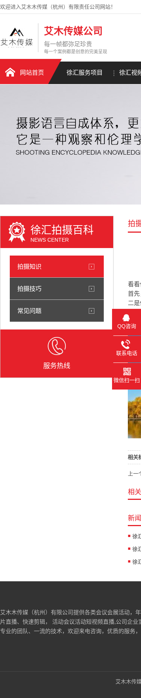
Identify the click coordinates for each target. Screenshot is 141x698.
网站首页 (32, 72)
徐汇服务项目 (85, 72)
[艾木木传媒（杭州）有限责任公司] (17, 46)
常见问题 (29, 310)
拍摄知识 (29, 266)
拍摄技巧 (29, 288)
